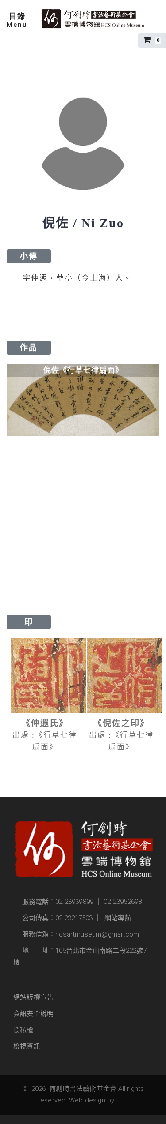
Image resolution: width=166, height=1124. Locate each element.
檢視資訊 (26, 1046)
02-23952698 (123, 902)
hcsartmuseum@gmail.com (97, 934)
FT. (122, 1100)
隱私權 (23, 1030)
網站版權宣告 (33, 997)
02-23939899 (74, 902)
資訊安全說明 (33, 1014)
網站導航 (117, 918)
